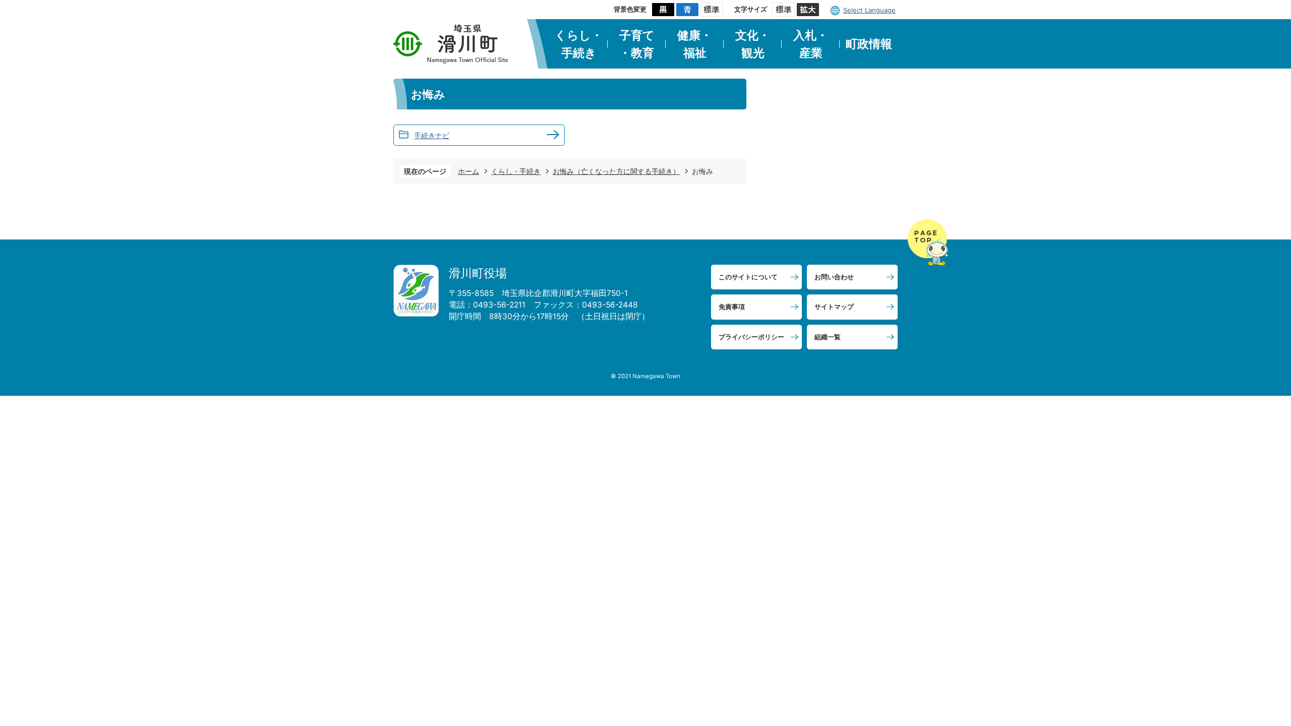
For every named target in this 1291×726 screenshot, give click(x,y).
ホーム (468, 171)
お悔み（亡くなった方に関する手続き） (616, 171)
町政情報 (869, 44)
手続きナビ (431, 135)
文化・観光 (752, 44)
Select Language (869, 10)
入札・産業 (810, 44)
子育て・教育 (637, 44)
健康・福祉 (694, 44)
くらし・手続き (579, 44)
